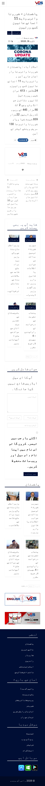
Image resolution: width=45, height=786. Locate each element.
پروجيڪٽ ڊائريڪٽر (24, 700)
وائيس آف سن (28, 689)
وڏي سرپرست (28, 695)
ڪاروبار (29, 655)
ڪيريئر (30, 706)
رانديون (29, 661)
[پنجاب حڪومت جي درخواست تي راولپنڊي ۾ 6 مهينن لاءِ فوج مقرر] (32, 544)
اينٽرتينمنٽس (26, 667)
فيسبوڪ (30, 734)
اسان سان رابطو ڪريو (23, 712)
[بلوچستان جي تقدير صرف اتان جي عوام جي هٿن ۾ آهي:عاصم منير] (13, 544)
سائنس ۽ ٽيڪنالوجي (24, 672)
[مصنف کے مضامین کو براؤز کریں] (22, 155)
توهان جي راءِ (27, 717)
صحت (9, 33)
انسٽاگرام (28, 751)
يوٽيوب (27, 739)
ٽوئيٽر (30, 745)
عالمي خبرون (27, 650)
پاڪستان (16, 33)
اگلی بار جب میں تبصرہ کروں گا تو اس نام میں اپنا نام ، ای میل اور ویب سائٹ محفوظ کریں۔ (23, 452)
